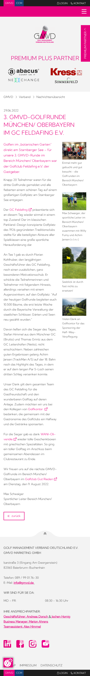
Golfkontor (36, 409)
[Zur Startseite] (45, 33)
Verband (25, 97)
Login (62, 3)
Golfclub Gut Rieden (39, 479)
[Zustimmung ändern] (8, 663)
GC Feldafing (18, 210)
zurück (16, 516)
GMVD (9, 3)
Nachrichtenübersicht (50, 97)
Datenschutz (51, 665)
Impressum (28, 665)
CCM (19, 3)
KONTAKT (78, 3)
